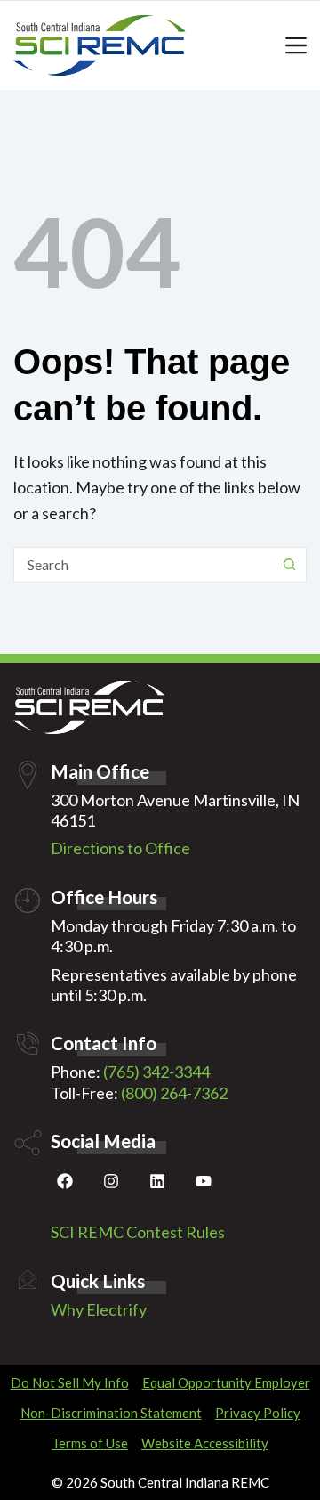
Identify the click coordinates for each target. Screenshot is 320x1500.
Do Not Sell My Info (70, 1382)
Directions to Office (120, 848)
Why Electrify (99, 1309)
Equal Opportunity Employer (226, 1382)
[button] (290, 1470)
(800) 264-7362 (174, 1093)
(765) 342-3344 (156, 1071)
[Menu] (296, 45)
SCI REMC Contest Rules (138, 1232)
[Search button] (289, 565)
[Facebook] (65, 1185)
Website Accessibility (204, 1443)
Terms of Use (90, 1443)
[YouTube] (203, 1185)
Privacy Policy (257, 1413)
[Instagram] (111, 1185)
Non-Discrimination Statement (111, 1413)
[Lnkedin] (157, 1185)
